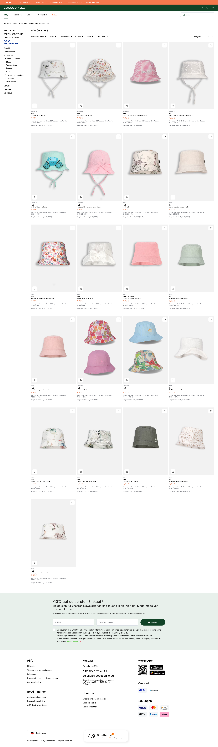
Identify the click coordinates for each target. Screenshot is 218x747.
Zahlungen (31, 674)
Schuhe (7, 86)
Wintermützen (11, 65)
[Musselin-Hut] (145, 258)
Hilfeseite (31, 666)
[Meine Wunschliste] (207, 7)
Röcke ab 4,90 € (92, 2)
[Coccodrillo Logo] (14, 8)
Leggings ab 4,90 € (75, 2)
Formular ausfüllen (91, 666)
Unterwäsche (9, 52)
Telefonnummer (106, 622)
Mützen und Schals (36, 23)
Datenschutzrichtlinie (36, 701)
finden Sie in (72, 642)
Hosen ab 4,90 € (40, 2)
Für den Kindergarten (11, 42)
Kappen (9, 68)
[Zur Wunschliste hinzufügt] (72, 45)
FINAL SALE (8, 2)
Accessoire (23, 23)
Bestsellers (10, 31)
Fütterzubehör (10, 82)
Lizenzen (7, 89)
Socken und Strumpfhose (14, 75)
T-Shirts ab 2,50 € (23, 2)
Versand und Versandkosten (39, 670)
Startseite (7, 23)
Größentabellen (34, 682)
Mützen (9, 62)
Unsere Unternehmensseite (94, 699)
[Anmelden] (202, 7)
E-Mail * (58, 622)
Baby (6, 15)
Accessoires (9, 78)
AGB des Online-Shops (37, 705)
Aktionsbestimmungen (36, 697)
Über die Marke (89, 703)
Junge (29, 15)
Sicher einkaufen (90, 707)
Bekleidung (8, 48)
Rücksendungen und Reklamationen (42, 678)
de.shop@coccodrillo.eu (98, 675)
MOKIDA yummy (11, 37)
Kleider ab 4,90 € (57, 2)
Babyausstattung (13, 34)
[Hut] (53, 75)
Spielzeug (8, 93)
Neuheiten (42, 15)
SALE (54, 15)
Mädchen (18, 15)
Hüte (8, 71)
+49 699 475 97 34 (95, 670)
